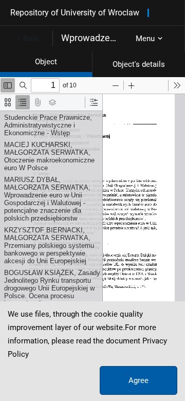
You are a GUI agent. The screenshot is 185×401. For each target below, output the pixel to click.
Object (46, 61)
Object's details (139, 64)
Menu (145, 38)
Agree (138, 380)
